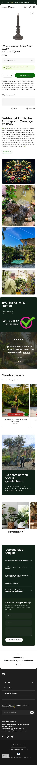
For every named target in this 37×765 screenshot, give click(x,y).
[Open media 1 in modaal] (32, 13)
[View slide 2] (18, 361)
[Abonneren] (32, 712)
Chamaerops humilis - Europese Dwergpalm (15, 420)
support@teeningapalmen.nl (17, 731)
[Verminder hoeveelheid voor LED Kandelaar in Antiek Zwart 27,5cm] (4, 75)
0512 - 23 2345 (9, 727)
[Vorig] (2, 2)
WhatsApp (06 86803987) (15, 729)
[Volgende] (34, 2)
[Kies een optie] (26, 414)
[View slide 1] (16, 361)
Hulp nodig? (32, 108)
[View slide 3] (21, 361)
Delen (15, 108)
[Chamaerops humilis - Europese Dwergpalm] (15, 400)
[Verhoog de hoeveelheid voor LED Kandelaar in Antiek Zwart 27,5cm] (11, 75)
